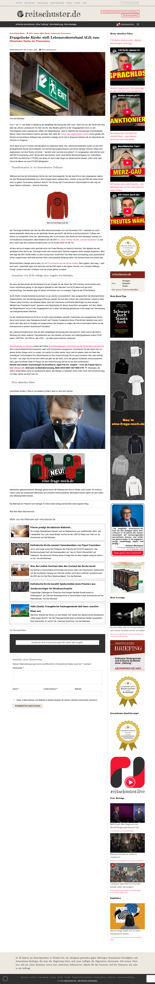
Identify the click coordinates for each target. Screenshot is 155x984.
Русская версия (100, 977)
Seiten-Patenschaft (57, 3)
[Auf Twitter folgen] (126, 3)
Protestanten (66, 33)
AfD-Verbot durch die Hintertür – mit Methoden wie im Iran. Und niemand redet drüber (127, 187)
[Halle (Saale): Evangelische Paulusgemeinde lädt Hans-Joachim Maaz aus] (57, 613)
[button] (137, 24)
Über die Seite (30, 3)
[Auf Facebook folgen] (122, 3)
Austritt (36, 33)
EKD (42, 33)
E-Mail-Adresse (50, 689)
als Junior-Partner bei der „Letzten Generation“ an (78, 240)
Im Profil (19, 3)
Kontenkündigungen (57, 346)
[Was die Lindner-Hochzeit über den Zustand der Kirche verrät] (57, 571)
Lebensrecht (55, 33)
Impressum (112, 977)
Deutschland (14, 33)
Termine (53, 977)
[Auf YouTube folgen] (137, 3)
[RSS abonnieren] (133, 3)
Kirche (22, 33)
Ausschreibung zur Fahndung (22, 346)
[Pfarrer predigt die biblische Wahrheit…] (57, 532)
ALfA (31, 33)
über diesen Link (17, 368)
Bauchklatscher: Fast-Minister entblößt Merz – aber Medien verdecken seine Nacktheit (123, 136)
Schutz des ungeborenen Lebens (75, 134)
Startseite (24, 977)
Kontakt (77, 3)
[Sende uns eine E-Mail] (129, 3)
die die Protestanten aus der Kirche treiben (59, 263)
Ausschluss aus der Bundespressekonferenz (85, 346)
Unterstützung (42, 3)
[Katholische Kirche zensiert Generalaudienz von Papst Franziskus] (57, 551)
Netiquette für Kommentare (82, 977)
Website (78, 689)
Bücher (69, 3)
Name (16, 689)
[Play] (57, 422)
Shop (85, 3)
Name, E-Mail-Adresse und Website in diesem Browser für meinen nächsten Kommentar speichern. (57, 700)
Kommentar (18, 668)
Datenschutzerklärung (126, 977)
